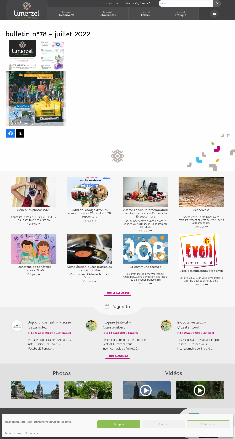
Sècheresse (201, 209)
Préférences (208, 424)
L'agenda (119, 306)
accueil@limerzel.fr (140, 3)
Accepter (119, 424)
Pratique (180, 13)
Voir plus (32, 223)
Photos (61, 372)
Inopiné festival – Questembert (117, 324)
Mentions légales (32, 433)
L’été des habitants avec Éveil (201, 270)
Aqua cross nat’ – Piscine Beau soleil (49, 324)
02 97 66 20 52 (110, 3)
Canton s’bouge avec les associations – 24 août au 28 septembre (89, 213)
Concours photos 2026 (33, 209)
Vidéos (173, 372)
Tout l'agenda (117, 355)
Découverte (66, 13)
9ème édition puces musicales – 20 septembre (89, 268)
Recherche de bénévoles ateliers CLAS (33, 268)
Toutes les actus (117, 292)
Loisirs (145, 13)
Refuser (163, 424)
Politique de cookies (14, 433)
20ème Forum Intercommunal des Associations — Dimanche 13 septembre (145, 213)
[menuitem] (67, 13)
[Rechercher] (217, 3)
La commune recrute (145, 266)
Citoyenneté (107, 13)
